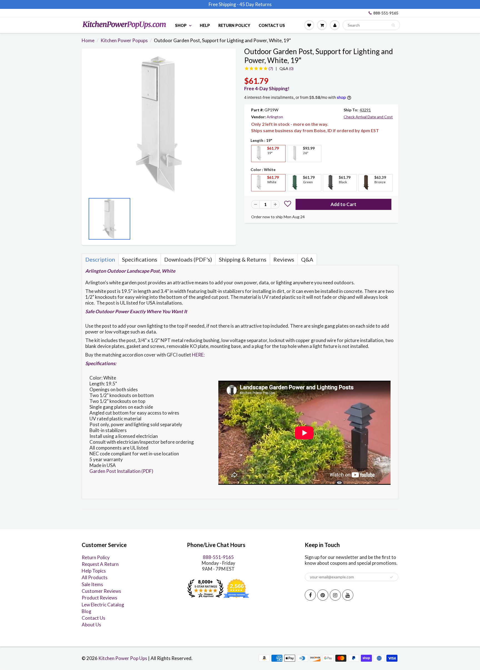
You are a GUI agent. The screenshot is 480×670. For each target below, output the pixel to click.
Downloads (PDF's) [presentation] (188, 259)
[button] (287, 204)
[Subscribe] (391, 577)
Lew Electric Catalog (103, 605)
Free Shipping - (224, 4)
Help (205, 25)
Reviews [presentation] (283, 259)
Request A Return (100, 564)
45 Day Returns (255, 4)
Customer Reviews (101, 591)
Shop (181, 25)
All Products (95, 577)
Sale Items (92, 584)
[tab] (100, 259)
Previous (90, 220)
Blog (86, 611)
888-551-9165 (385, 13)
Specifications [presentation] (139, 259)
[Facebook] (310, 595)
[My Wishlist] (309, 25)
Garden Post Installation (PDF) (121, 471)
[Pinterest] (322, 595)
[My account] (334, 25)
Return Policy (234, 25)
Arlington (275, 116)
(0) (286, 68)
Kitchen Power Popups (124, 40)
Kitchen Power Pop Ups (122, 658)
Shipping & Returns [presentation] (242, 259)
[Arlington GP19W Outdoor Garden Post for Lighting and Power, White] (159, 124)
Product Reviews (99, 598)
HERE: (198, 355)
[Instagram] (335, 595)
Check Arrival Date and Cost (368, 116)
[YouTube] (347, 595)
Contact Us (272, 25)
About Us (91, 625)
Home (88, 40)
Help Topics (94, 571)
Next (227, 220)
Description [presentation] (100, 259)
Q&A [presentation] (307, 259)
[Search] (393, 25)
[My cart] (322, 25)
